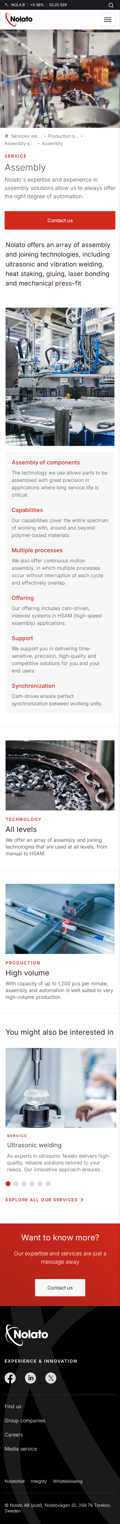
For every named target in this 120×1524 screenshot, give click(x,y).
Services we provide (26, 136)
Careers (14, 1434)
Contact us (60, 220)
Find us (13, 1406)
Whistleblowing (67, 1481)
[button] (108, 19)
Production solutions (63, 136)
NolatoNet (15, 1481)
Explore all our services (42, 1199)
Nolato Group (7, 136)
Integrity (39, 1481)
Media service (21, 1449)
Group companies (25, 1420)
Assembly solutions (20, 143)
